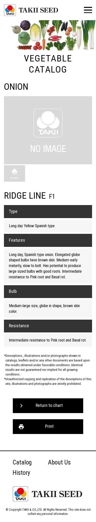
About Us (59, 462)
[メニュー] (88, 10)
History (21, 472)
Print (49, 426)
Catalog (22, 462)
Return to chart (49, 405)
